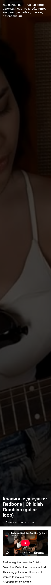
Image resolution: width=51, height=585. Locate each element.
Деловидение (12, 4)
